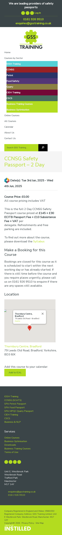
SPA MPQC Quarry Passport (18, 411)
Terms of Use (11, 452)
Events (17, 321)
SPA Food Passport (14, 407)
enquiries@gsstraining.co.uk (33, 23)
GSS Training (31, 40)
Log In (38, 12)
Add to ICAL (15, 372)
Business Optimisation (15, 441)
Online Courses (11, 437)
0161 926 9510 (33, 19)
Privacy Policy (28, 523)
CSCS (7, 418)
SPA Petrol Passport (15, 403)
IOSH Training (11, 396)
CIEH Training (11, 414)
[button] (29, 328)
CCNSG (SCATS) (13, 400)
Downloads (10, 444)
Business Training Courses (17, 448)
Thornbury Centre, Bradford (23, 346)
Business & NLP (12, 422)
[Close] (42, 313)
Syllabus (39, 241)
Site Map (40, 523)
